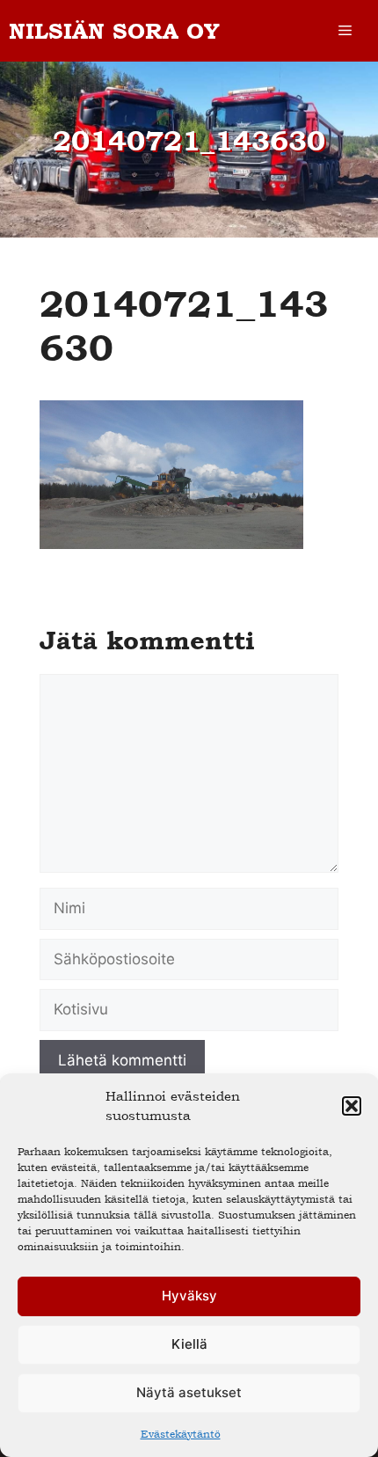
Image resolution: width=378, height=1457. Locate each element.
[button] (351, 1106)
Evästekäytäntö (181, 1434)
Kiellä (189, 1344)
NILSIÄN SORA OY (114, 31)
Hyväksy (189, 1295)
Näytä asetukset (189, 1392)
